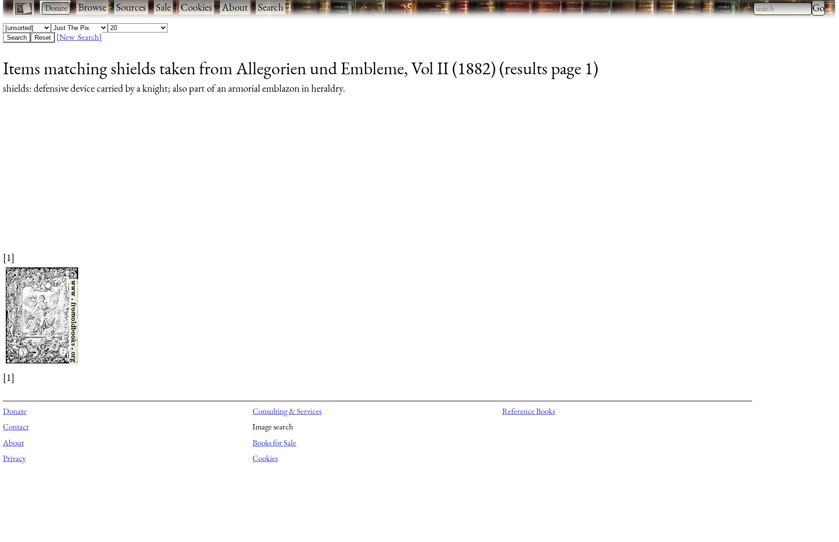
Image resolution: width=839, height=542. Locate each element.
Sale (163, 7)
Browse (92, 7)
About (235, 7)
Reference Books (528, 411)
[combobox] (783, 8)
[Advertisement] (294, 182)
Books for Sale (274, 442)
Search (271, 7)
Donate (15, 411)
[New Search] (79, 37)
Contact (16, 426)
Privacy (14, 458)
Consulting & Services (286, 411)
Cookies (196, 7)
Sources (131, 7)
